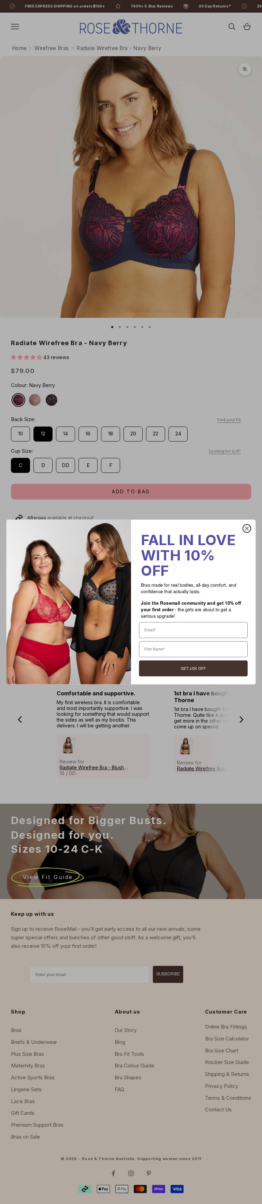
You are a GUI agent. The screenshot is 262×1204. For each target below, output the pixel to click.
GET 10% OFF (193, 668)
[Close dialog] (247, 528)
